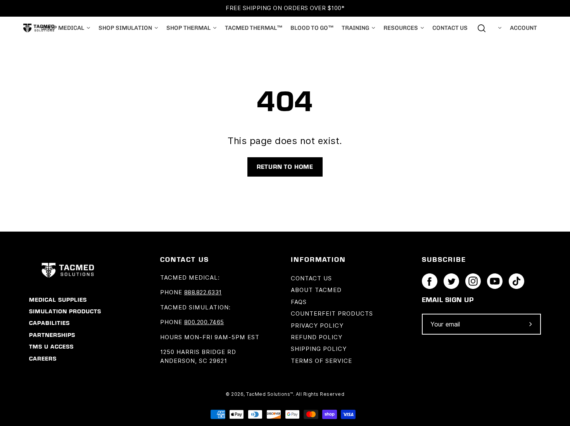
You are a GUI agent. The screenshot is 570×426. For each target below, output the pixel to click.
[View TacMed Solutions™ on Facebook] (429, 281)
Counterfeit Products (332, 313)
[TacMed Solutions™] (38, 28)
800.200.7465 (204, 322)
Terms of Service (321, 360)
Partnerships (52, 335)
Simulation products (65, 311)
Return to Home (285, 166)
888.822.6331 (203, 292)
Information (318, 259)
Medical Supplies (58, 299)
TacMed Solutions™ (269, 394)
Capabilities (49, 323)
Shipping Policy (319, 348)
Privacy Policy (317, 325)
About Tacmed (316, 290)
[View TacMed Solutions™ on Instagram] (473, 281)
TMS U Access (51, 346)
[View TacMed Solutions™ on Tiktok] (516, 281)
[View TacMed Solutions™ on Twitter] (451, 281)
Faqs (299, 302)
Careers (43, 358)
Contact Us (311, 278)
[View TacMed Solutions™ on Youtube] (495, 281)
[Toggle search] (482, 28)
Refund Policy (316, 337)
